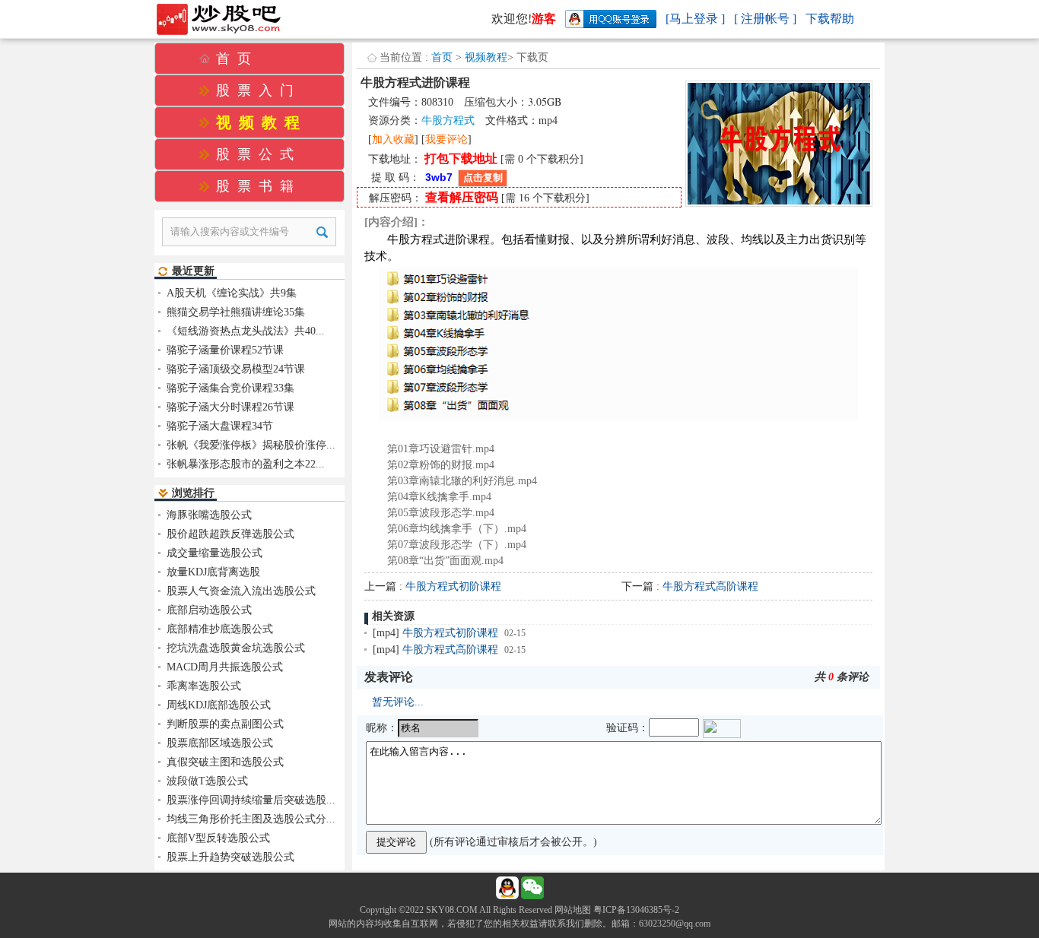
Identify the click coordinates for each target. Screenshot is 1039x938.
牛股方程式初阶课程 (453, 586)
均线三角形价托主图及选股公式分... (251, 819)
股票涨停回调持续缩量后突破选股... (251, 800)
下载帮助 (829, 18)
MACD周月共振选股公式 (225, 667)
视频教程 (486, 57)
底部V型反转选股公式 (218, 838)
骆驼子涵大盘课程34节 (220, 426)
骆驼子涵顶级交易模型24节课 (236, 369)
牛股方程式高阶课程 (710, 586)
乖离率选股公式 (204, 686)
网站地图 (572, 910)
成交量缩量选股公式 (214, 553)
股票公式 (258, 154)
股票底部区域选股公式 (220, 743)
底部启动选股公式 (209, 610)
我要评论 (446, 139)
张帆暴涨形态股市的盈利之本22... (246, 464)
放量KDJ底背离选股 (213, 572)
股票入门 (258, 90)
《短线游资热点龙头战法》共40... (246, 331)
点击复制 (483, 177)
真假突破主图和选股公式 (225, 762)
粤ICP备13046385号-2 (636, 910)
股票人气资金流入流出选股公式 (241, 591)
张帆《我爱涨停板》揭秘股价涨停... (251, 445)
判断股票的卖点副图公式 (225, 724)
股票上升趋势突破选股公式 (230, 857)
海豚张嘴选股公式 (209, 515)
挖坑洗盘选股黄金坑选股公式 (236, 648)
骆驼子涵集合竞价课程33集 (230, 388)
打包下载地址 (460, 158)
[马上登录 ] (695, 18)
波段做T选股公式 (207, 781)
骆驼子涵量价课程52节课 (225, 350)
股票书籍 (258, 186)
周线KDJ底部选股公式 (219, 705)
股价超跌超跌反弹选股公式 (230, 534)
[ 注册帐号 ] (765, 18)
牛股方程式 (448, 120)
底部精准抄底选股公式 (220, 629)
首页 (442, 57)
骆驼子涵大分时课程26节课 (230, 407)
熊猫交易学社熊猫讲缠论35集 (236, 312)
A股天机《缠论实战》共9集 (232, 293)
